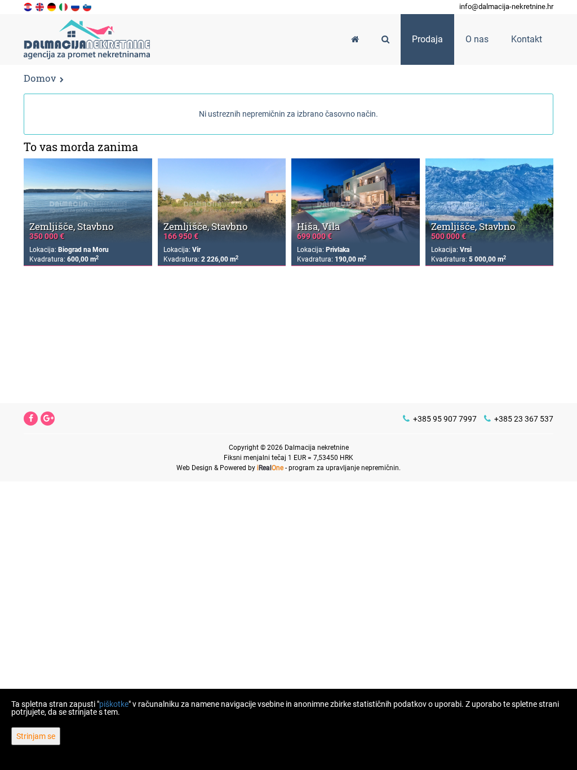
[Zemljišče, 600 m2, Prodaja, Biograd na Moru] (88, 201)
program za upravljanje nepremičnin (343, 468)
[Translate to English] (40, 6)
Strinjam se (35, 736)
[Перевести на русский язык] (76, 6)
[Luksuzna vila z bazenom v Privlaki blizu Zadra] (355, 201)
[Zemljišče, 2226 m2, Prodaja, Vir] (222, 201)
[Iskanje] (385, 39)
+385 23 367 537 (522, 418)
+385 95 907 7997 (444, 418)
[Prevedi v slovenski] (88, 6)
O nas (477, 39)
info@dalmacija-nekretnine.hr (506, 6)
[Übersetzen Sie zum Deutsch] (52, 6)
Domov (40, 78)
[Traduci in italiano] (64, 6)
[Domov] (355, 39)
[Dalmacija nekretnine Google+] (48, 418)
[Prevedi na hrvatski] (29, 6)
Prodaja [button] (427, 39)
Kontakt (526, 39)
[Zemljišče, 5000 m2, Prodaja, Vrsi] (489, 201)
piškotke (113, 704)
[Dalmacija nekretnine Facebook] (31, 418)
